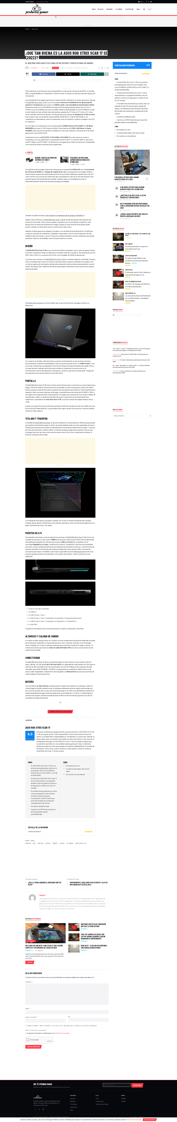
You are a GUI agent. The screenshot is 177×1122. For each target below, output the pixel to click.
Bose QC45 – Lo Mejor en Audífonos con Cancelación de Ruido (94, 947)
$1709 (134, 263)
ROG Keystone (79, 552)
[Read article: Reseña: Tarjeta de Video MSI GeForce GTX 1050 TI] (29, 160)
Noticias (100, 9)
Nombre (28, 1008)
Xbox (138, 9)
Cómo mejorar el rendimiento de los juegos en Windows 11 (65, 215)
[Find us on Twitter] (148, 1)
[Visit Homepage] (36, 9)
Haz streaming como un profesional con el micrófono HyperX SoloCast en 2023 (134, 206)
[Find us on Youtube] (151, 1)
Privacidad (133, 1116)
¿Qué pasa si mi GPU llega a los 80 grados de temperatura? (133, 196)
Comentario (29, 982)
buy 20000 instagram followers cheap (125, 365)
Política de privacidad (102, 1104)
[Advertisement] (60, 197)
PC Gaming (119, 9)
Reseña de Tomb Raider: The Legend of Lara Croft (137, 234)
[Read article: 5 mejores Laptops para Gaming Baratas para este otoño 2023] (64, 160)
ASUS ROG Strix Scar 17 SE (36, 102)
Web (69, 1016)
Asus (32, 840)
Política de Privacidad (61, 1033)
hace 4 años (45, 68)
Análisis (35, 29)
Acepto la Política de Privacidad (36, 1030)
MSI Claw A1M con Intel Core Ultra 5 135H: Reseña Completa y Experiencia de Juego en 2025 (44, 947)
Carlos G (35, 68)
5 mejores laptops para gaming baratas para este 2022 (127, 178)
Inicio (94, 9)
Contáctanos (29, 1)
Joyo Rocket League (119, 348)
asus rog (40, 843)
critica (48, 843)
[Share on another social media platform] (107, 74)
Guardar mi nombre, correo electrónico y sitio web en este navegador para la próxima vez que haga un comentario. (62, 1025)
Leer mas (30, 962)
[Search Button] (144, 9)
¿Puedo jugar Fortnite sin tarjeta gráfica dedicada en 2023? (134, 215)
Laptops (62, 843)
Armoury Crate (66, 430)
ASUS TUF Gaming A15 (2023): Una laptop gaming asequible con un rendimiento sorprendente (93, 936)
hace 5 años (40, 162)
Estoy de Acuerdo (150, 1119)
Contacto (140, 1116)
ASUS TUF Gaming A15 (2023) (133, 281)
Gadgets (55, 843)
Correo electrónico (31, 1017)
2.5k (82, 164)
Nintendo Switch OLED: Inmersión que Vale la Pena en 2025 (93, 925)
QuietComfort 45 (130, 293)
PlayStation (129, 9)
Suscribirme (137, 1085)
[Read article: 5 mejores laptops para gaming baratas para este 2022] (132, 162)
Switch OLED (128, 270)
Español (123, 1098)
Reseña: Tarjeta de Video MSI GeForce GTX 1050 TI (46, 159)
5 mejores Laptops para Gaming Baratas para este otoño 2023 (80, 160)
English (123, 1101)
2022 (34, 843)
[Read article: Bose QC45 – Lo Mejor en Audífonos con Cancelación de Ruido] (73, 949)
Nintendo (109, 9)
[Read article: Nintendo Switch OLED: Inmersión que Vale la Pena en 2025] (73, 927)
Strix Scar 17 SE (80, 843)
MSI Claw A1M (128, 244)
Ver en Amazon (60, 711)
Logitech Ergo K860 (131, 255)
